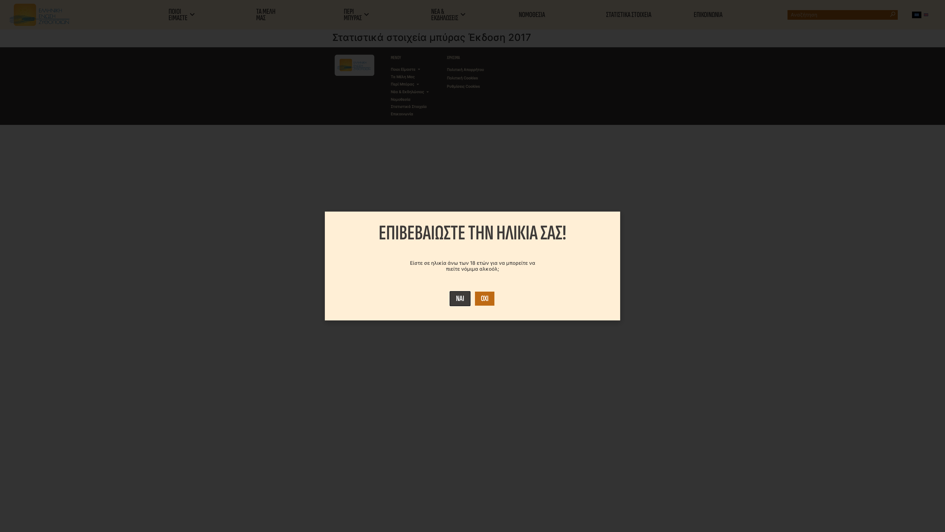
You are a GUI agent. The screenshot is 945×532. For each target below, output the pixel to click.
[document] (472, 266)
